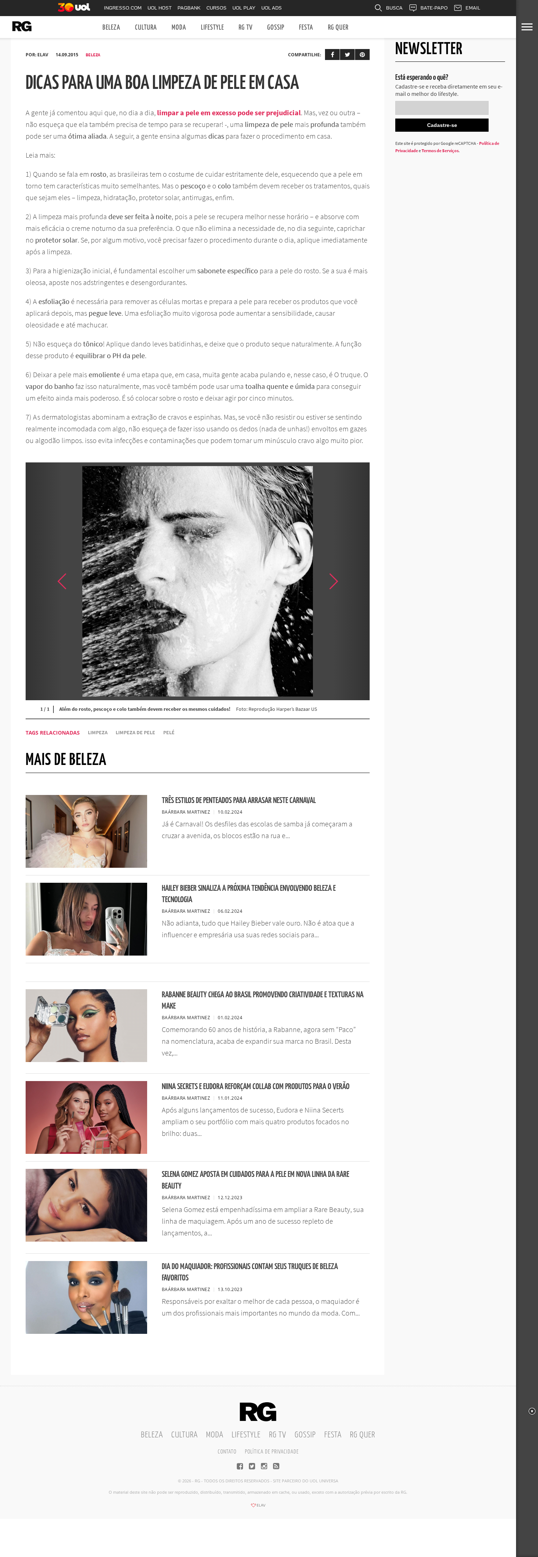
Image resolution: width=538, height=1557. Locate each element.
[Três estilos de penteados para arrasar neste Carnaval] (86, 866)
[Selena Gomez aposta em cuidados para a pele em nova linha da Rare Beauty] (86, 1239)
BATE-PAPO (434, 8)
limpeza (98, 732)
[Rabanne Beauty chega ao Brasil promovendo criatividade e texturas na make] (86, 1060)
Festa (306, 27)
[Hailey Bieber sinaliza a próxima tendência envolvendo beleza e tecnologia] (86, 953)
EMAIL (473, 8)
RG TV (246, 27)
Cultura (146, 27)
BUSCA (394, 8)
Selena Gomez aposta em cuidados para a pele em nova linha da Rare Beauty (255, 1180)
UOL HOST (159, 8)
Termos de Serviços (440, 150)
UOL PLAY (243, 8)
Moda (179, 27)
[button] (351, 581)
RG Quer (338, 27)
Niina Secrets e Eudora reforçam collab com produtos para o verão (256, 1087)
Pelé (169, 732)
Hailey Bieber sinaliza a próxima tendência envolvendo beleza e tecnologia (249, 894)
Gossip (275, 27)
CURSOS (216, 8)
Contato (227, 1452)
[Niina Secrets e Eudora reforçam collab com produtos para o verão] (86, 1152)
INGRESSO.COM (123, 8)
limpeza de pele (135, 732)
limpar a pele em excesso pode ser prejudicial (229, 112)
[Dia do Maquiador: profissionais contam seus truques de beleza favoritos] (86, 1332)
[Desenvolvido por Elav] (258, 1507)
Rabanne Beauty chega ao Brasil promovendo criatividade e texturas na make (262, 1000)
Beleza (111, 27)
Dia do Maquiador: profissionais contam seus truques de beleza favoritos (250, 1272)
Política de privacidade (272, 1452)
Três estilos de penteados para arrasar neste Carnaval (239, 800)
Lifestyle (212, 27)
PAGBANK (189, 8)
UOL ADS (271, 8)
